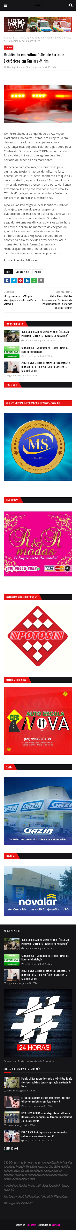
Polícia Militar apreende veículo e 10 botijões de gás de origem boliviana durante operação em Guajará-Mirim (46, 1082)
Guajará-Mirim (22, 271)
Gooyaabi (56, 1224)
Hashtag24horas (15, 67)
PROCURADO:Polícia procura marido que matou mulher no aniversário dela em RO (44, 1134)
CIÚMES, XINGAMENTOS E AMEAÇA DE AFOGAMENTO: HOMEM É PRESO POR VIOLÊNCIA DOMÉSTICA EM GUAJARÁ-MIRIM (46, 367)
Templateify (30, 1224)
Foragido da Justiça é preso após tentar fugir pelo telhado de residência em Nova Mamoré (45, 1099)
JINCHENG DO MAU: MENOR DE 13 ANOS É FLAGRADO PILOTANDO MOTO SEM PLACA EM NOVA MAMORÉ (45, 334)
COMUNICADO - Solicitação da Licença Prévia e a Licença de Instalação (45, 350)
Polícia (24, 37)
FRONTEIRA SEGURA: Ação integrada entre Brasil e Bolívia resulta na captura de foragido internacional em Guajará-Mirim (46, 1117)
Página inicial (11, 37)
